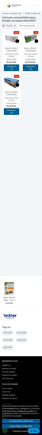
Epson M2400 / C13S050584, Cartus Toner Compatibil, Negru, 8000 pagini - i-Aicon (30, 49)
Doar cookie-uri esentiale (21, 426)
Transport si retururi (9, 398)
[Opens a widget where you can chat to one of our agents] (33, 431)
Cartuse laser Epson (11, 55)
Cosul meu (6, 392)
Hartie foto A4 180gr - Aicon (9, 298)
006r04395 (7, 347)
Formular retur (7, 378)
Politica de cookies (25, 411)
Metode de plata (8, 395)
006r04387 (7, 333)
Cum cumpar (7, 388)
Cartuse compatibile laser (12, 13)
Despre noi (6, 365)
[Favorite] (33, 5)
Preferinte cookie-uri (21, 431)
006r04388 (21, 333)
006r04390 (21, 340)
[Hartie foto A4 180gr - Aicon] (9, 288)
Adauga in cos (11, 67)
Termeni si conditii (9, 369)
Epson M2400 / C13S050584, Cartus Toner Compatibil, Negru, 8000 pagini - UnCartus (11, 49)
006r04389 (7, 340)
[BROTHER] (10, 321)
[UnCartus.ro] (14, 5)
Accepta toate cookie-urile (21, 421)
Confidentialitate (8, 372)
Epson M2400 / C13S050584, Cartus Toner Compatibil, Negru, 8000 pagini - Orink (11, 93)
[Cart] (38, 5)
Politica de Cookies (9, 375)
